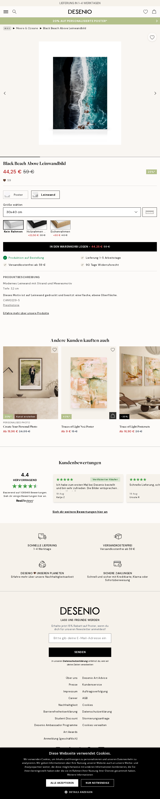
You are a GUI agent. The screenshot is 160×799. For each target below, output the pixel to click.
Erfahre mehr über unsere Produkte (26, 313)
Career (73, 698)
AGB (85, 698)
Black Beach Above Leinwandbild (64, 28)
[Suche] (14, 11)
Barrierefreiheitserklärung (61, 711)
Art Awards (70, 732)
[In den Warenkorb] (112, 415)
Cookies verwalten (94, 725)
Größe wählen (13, 204)
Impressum (70, 691)
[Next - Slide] (155, 93)
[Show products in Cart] (154, 11)
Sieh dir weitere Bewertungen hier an (80, 511)
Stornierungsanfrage (96, 718)
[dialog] (80, 773)
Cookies (87, 705)
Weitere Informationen (80, 774)
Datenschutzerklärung (75, 661)
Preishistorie (11, 305)
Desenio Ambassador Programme (56, 725)
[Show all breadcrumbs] (7, 28)
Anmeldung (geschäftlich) (61, 738)
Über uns (72, 678)
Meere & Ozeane (27, 28)
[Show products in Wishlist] (145, 11)
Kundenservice (92, 684)
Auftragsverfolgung (95, 691)
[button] (149, 212)
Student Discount (66, 718)
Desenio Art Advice (94, 678)
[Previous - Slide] (5, 93)
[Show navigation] (6, 11)
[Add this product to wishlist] (152, 37)
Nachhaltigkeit (68, 705)
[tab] (20, 155)
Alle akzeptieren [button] (62, 783)
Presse (73, 684)
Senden (80, 652)
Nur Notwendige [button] (97, 783)
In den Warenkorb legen (80, 246)
